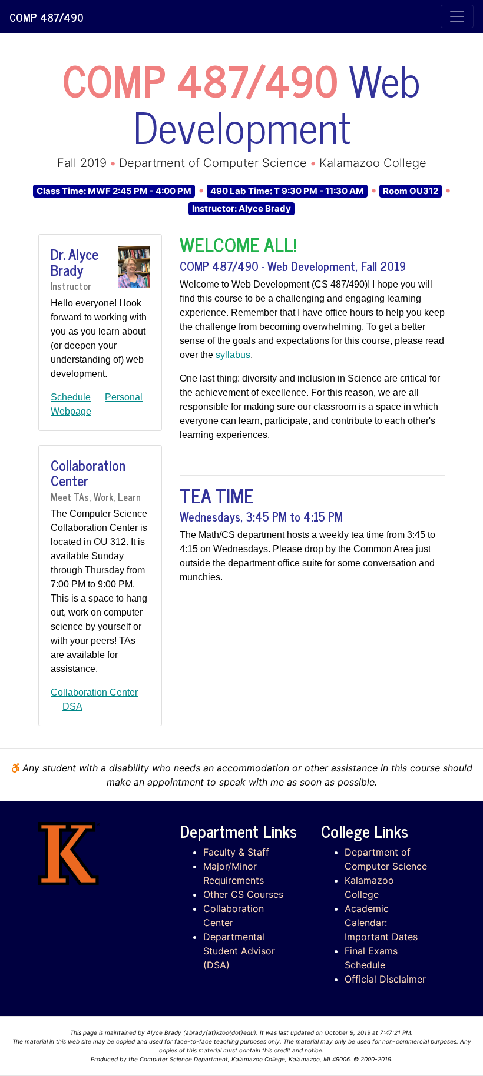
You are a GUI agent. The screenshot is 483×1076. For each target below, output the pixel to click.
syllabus (233, 355)
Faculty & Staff (236, 852)
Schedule (71, 397)
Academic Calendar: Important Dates (381, 923)
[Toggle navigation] (457, 16)
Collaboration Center (94, 692)
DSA (72, 706)
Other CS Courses (243, 894)
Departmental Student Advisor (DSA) (239, 951)
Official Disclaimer (385, 979)
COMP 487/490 (46, 17)
